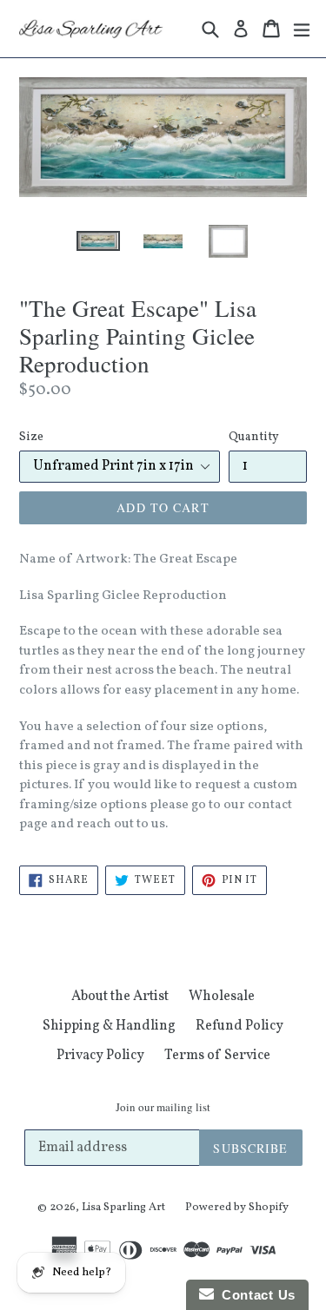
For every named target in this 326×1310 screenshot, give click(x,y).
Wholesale (222, 996)
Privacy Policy (100, 1055)
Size (31, 437)
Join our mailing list (163, 1108)
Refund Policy (239, 1026)
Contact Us (255, 1294)
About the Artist (120, 996)
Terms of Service (217, 1055)
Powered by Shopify (237, 1207)
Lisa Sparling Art (123, 1207)
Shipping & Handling (109, 1026)
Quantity (254, 437)
